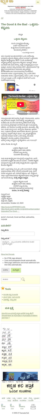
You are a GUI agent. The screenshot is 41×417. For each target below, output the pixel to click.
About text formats (7, 254)
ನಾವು (9, 400)
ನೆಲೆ (2, 18)
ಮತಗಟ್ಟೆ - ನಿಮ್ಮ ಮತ (9, 300)
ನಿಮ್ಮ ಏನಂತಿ (5, 238)
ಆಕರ (25, 398)
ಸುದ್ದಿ (13, 398)
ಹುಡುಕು (15, 400)
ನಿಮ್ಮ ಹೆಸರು (5, 230)
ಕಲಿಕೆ (3, 398)
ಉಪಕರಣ (23, 400)
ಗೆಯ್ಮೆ (30, 398)
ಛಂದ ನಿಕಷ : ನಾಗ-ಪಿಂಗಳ (11, 297)
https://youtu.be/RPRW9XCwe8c (13, 207)
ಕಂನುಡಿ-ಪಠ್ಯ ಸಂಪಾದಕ (10, 295)
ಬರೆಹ (9, 398)
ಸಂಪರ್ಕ (31, 400)
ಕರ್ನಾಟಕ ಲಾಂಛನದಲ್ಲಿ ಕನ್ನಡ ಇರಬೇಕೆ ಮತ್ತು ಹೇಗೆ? (18, 313)
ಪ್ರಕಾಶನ (36, 398)
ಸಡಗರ (19, 398)
